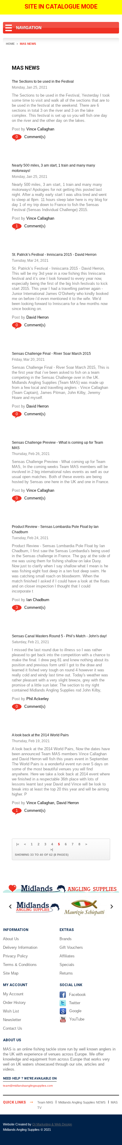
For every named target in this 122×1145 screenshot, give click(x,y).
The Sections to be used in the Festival (43, 81)
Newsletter (12, 1020)
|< (17, 844)
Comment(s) (34, 137)
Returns (66, 973)
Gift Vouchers (71, 947)
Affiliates (67, 956)
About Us (11, 939)
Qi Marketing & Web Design (52, 1124)
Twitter (74, 1003)
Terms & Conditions (20, 964)
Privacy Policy (15, 956)
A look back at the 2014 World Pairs (40, 735)
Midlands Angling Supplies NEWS (81, 1102)
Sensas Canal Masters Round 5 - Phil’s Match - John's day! (59, 636)
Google (75, 1011)
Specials (67, 964)
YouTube (76, 1019)
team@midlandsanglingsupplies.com (28, 1085)
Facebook (77, 994)
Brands (66, 939)
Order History (14, 1002)
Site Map (10, 973)
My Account (13, 994)
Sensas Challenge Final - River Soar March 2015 (51, 354)
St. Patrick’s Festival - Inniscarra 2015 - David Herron (54, 255)
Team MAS (45, 1102)
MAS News (28, 43)
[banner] (61, 888)
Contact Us (12, 1028)
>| (51, 849)
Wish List (11, 1011)
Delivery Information (20, 947)
